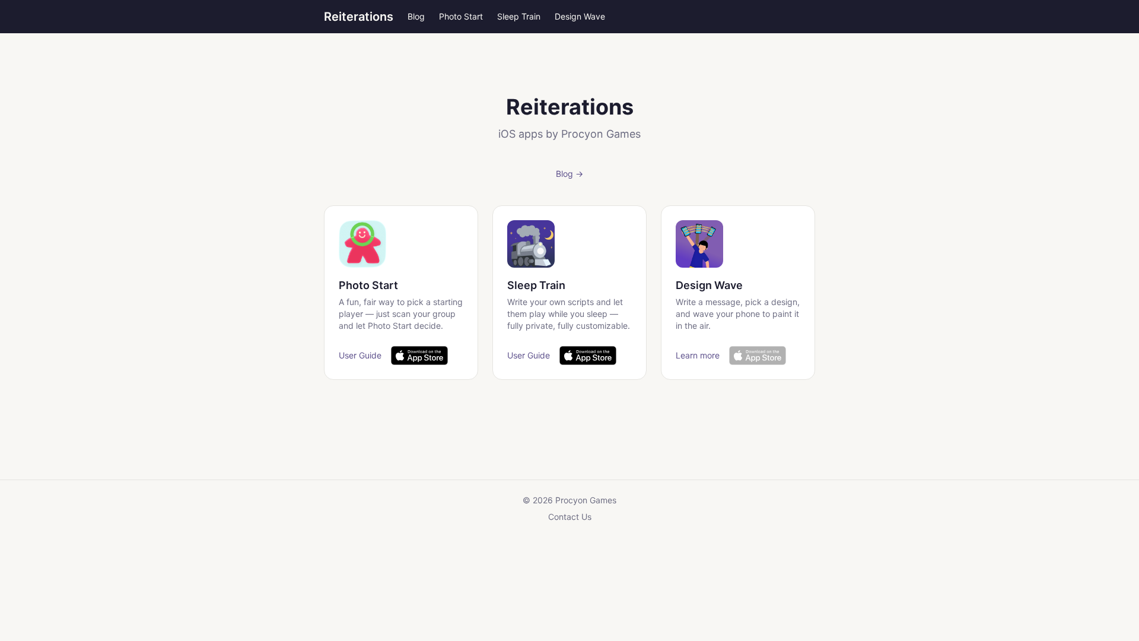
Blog (416, 16)
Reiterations (358, 16)
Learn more (698, 355)
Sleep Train (518, 16)
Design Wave (580, 16)
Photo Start (461, 16)
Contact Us (569, 517)
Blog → (569, 174)
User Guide (360, 355)
